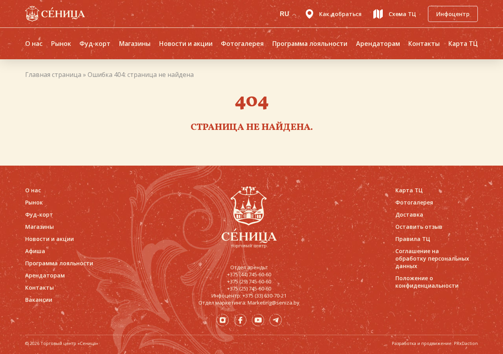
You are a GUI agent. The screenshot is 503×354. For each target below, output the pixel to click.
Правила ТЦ (412, 239)
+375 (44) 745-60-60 (249, 274)
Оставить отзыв (418, 226)
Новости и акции (186, 43)
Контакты (424, 43)
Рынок (61, 43)
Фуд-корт (94, 43)
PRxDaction (466, 343)
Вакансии (38, 299)
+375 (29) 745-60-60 (249, 281)
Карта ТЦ (463, 43)
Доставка (409, 214)
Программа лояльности (309, 43)
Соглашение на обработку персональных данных (432, 258)
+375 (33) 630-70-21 (264, 295)
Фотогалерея (242, 43)
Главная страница (53, 74)
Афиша (35, 251)
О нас (33, 43)
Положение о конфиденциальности (427, 281)
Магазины (135, 43)
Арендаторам (378, 43)
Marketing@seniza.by (273, 302)
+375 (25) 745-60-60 (249, 288)
